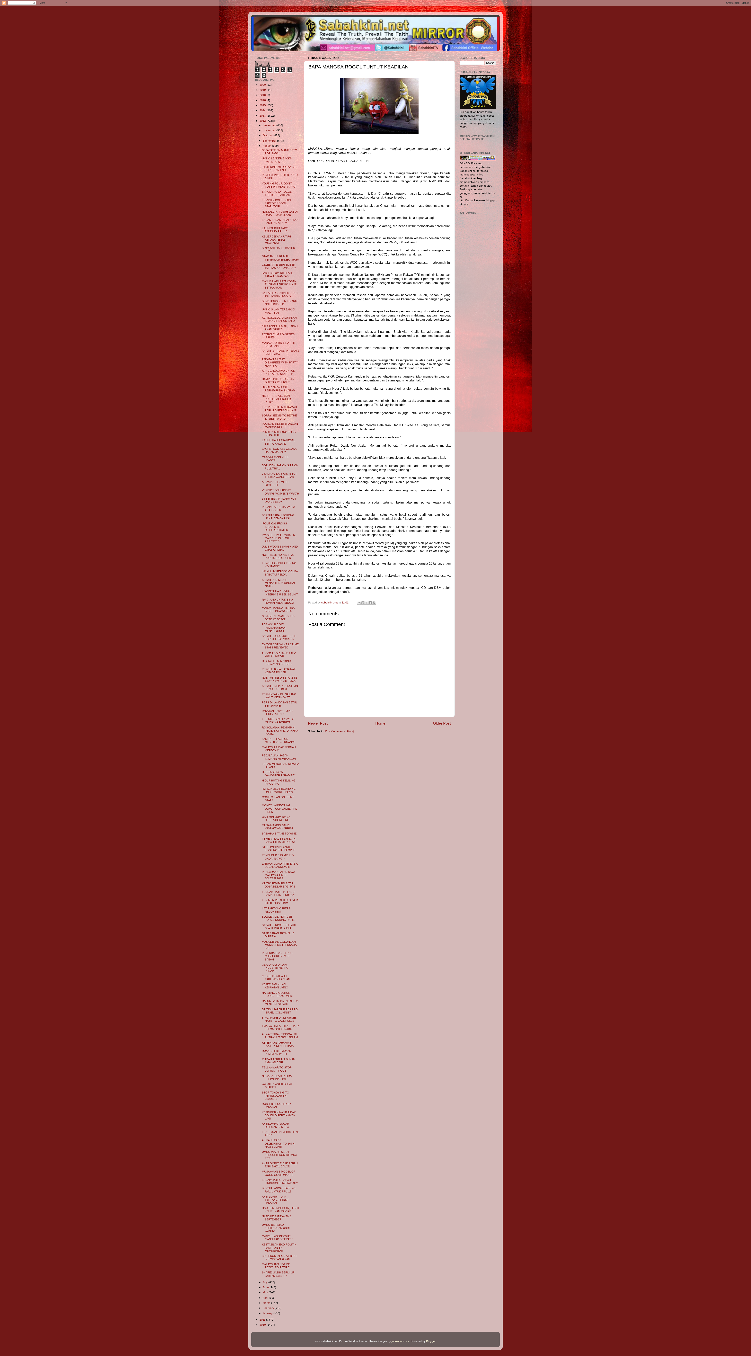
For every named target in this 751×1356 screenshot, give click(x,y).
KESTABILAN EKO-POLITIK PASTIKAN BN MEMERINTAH (279, 1247)
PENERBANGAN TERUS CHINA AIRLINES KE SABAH (277, 956)
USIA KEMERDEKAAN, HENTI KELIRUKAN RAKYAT (280, 1210)
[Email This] (359, 603)
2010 (263, 1324)
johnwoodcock (400, 1341)
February (269, 1308)
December (269, 125)
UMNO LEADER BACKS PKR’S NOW (277, 160)
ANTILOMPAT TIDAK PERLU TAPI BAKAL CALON (280, 1165)
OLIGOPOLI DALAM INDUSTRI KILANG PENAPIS (275, 967)
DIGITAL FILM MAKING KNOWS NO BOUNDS (277, 663)
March (267, 1302)
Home (380, 723)
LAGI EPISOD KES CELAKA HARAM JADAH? (279, 450)
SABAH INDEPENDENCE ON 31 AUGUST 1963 (280, 687)
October (268, 135)
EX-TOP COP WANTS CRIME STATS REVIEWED (280, 646)
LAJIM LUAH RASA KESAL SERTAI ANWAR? (278, 442)
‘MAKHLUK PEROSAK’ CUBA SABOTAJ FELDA (280, 573)
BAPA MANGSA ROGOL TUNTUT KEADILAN (276, 193)
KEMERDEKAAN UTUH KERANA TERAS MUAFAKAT (276, 239)
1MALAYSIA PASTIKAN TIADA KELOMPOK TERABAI (280, 1028)
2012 (263, 120)
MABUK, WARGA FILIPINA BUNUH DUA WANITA (278, 609)
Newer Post (318, 723)
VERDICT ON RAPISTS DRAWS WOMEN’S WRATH (280, 492)
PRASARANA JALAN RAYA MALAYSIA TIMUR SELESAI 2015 (278, 875)
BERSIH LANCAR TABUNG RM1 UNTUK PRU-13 (279, 1190)
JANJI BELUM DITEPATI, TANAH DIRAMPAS (277, 275)
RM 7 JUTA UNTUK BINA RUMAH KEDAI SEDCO (278, 601)
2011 (263, 1319)
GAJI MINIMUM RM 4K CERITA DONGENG (276, 819)
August (267, 145)
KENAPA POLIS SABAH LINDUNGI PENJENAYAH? (280, 1182)
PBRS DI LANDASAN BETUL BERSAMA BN (279, 704)
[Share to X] (366, 603)
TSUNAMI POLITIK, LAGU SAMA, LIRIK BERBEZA (278, 893)
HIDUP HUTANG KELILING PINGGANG (279, 782)
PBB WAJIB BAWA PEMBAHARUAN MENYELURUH (274, 627)
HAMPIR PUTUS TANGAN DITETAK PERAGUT (278, 381)
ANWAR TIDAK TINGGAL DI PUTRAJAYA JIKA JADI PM (280, 1036)
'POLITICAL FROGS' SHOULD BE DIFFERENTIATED (275, 526)
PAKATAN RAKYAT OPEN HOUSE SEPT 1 (277, 712)
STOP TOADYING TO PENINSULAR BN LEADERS (275, 1095)
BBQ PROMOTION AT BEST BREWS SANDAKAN (279, 1257)
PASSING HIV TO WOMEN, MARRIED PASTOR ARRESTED (279, 538)
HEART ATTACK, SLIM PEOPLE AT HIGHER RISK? (276, 399)
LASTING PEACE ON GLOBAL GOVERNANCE (279, 740)
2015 (263, 105)
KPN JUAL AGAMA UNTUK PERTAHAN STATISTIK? (278, 372)
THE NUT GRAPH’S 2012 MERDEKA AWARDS (278, 721)
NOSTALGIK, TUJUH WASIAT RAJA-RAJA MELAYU (280, 213)
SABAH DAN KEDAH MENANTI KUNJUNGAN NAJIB (278, 583)
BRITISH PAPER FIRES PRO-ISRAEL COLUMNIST (280, 1011)
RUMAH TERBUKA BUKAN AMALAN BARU (278, 1061)
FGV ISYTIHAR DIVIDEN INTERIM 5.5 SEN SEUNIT (280, 593)
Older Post (442, 723)
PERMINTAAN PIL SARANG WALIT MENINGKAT (279, 696)
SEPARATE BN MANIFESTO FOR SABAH (279, 152)
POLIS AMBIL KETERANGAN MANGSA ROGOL (280, 425)
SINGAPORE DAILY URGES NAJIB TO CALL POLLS (279, 1019)
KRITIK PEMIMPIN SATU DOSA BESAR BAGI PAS (278, 885)
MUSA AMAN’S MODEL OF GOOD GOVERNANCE (278, 1173)
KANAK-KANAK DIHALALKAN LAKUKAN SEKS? (280, 222)
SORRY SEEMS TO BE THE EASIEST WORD (279, 417)
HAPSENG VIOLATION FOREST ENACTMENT (278, 994)
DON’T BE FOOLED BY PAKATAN (276, 1105)
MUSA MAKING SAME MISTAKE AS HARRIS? (277, 827)
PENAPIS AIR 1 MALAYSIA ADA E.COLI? (278, 508)
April (266, 1297)
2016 (263, 100)
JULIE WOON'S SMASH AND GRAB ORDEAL (280, 548)
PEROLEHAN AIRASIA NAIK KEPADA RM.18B (279, 671)
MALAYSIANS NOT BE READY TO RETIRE (276, 1266)
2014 (263, 110)
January (268, 1313)
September (270, 140)
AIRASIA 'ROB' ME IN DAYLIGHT (275, 484)
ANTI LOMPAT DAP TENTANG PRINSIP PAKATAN (275, 1199)
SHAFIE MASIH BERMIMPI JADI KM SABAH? (278, 1274)
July (265, 1282)
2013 (263, 115)
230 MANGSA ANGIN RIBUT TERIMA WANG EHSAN (279, 475)
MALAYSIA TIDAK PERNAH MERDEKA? (279, 749)
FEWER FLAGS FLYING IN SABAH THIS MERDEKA (279, 840)
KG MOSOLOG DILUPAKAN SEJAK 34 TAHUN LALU (279, 319)
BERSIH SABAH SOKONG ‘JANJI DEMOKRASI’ (278, 517)
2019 (263, 89)
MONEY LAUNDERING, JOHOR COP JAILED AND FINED (279, 808)
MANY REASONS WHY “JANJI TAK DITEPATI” (277, 1238)
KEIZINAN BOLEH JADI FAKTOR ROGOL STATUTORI (276, 203)
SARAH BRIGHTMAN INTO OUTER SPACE (279, 654)
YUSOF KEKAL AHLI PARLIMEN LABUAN (276, 978)
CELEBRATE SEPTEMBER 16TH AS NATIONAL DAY (279, 266)
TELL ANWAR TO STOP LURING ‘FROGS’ (277, 1069)
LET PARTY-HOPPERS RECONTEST (276, 910)
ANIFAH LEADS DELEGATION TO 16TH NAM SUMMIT (278, 1143)
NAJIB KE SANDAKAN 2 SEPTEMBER (277, 1218)
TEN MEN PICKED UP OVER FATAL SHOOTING (280, 902)
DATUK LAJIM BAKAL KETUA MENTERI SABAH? (280, 1003)
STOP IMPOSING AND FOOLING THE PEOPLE (278, 849)
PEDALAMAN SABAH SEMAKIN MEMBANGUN (279, 757)
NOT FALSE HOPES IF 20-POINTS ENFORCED (278, 556)
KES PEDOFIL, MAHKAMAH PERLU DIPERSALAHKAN (279, 409)
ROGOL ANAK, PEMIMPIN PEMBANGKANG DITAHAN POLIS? (280, 730)
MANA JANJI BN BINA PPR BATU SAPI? (278, 344)
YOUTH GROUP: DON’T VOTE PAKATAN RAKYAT (279, 185)
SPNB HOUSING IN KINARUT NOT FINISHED (280, 303)
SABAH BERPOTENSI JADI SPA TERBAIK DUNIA (279, 927)
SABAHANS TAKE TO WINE (279, 833)
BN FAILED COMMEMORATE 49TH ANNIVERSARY (280, 294)
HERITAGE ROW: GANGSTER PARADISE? (279, 774)
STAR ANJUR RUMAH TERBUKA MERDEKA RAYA (280, 258)
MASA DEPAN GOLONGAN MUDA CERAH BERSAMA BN (279, 945)
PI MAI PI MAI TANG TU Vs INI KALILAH (279, 434)
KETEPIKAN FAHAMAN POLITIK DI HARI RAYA (278, 1044)
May (266, 1292)
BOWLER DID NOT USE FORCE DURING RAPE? (279, 918)
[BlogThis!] (363, 603)
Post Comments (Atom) (339, 731)
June (266, 1287)
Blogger (431, 1341)
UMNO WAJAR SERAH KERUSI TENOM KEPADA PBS (279, 1155)
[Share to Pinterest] (374, 603)
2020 (263, 84)
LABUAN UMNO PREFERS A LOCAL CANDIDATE (279, 865)
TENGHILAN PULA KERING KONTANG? (279, 565)
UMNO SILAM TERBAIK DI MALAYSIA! (278, 311)
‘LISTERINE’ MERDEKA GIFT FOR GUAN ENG (280, 168)
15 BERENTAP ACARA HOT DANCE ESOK (279, 500)
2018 (263, 95)
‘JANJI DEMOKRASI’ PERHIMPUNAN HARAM (278, 389)
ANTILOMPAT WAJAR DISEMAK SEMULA (275, 1125)
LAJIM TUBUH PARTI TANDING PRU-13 (275, 230)
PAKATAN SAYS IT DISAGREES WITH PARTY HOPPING (280, 362)
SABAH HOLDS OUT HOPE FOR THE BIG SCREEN (279, 638)
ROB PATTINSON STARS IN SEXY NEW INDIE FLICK (279, 679)
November (269, 130)
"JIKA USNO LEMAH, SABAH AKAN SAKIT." (280, 328)
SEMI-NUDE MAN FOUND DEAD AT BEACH (278, 618)
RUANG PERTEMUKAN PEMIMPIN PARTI (276, 1052)
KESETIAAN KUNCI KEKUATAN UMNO (275, 986)
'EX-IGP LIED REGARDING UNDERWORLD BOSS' (279, 790)
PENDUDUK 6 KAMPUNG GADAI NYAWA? (278, 857)
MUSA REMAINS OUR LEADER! (275, 459)
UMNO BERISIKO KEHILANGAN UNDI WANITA (276, 1228)
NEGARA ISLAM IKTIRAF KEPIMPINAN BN (277, 1078)
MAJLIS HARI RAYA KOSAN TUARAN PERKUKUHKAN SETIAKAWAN (279, 284)
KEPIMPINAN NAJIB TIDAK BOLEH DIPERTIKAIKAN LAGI (279, 1115)
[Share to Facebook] (370, 603)
